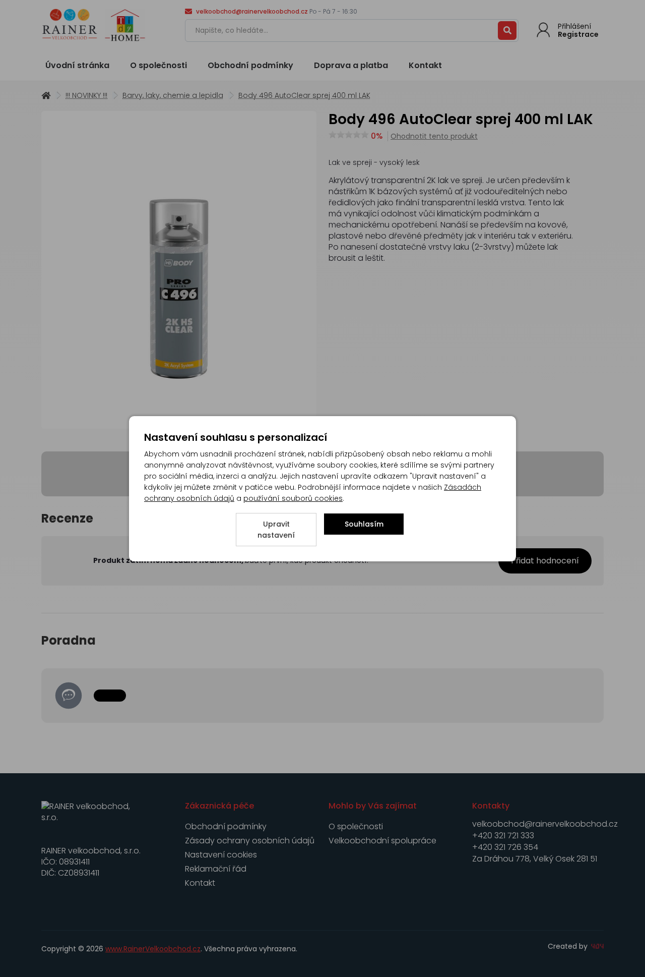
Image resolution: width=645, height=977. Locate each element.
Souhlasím (364, 524)
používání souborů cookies (293, 498)
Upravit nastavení (276, 529)
